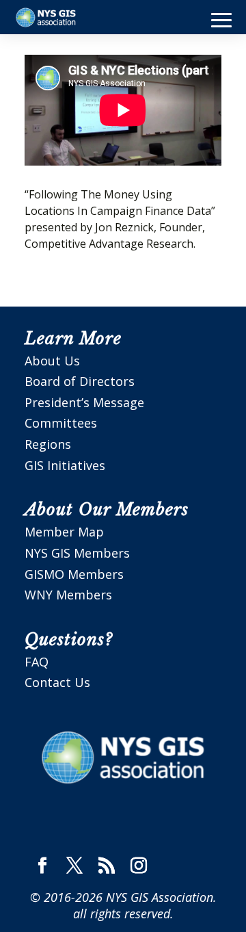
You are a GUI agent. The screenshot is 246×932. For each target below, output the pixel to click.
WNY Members (68, 594)
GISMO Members (74, 574)
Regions (48, 444)
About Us (52, 360)
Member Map (64, 531)
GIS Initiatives (65, 465)
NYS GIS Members (77, 553)
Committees (61, 423)
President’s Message (84, 402)
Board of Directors (80, 381)
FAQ (37, 661)
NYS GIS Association (159, 897)
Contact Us (57, 682)
